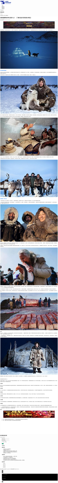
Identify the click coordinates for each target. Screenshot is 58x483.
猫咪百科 (3, 7)
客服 (2, 472)
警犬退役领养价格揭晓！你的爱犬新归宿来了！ (10, 459)
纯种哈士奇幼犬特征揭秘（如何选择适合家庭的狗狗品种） (13, 420)
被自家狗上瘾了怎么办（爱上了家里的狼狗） (9, 458)
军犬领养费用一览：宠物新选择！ (8, 457)
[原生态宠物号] (5, 3)
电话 (2, 471)
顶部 (2, 481)
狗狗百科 (3, 6)
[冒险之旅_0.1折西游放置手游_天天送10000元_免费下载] (29, 24)
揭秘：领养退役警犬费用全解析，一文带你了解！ (10, 456)
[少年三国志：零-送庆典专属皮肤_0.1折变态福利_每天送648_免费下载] (29, 414)
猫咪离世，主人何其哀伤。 (7, 452)
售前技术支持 (4, 476)
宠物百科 (3, 8)
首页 (2, 5)
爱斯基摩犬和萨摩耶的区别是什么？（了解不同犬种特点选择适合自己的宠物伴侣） (16, 419)
